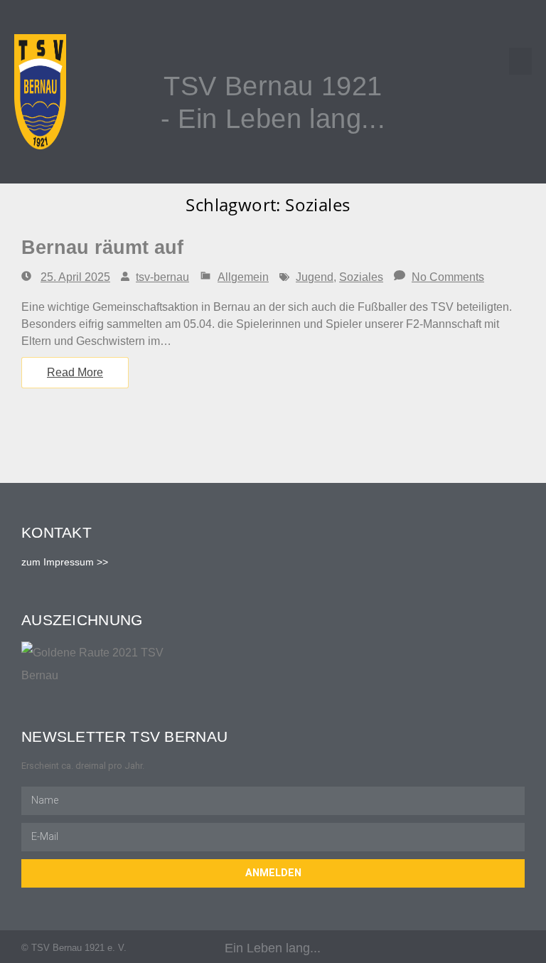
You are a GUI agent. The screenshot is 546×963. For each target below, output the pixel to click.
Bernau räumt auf (102, 247)
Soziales (361, 277)
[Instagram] (519, 948)
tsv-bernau (162, 277)
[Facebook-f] (491, 948)
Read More (75, 372)
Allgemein (243, 277)
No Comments (448, 277)
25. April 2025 (75, 277)
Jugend (314, 277)
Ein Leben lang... (273, 948)
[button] (520, 61)
